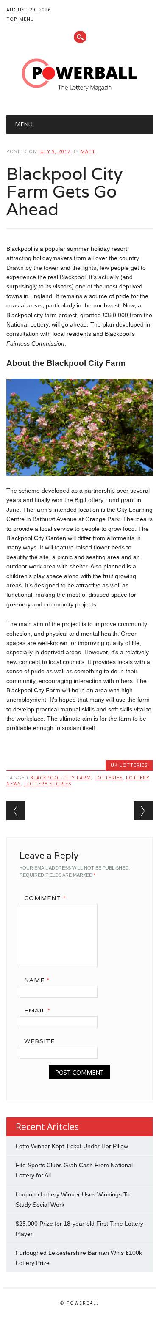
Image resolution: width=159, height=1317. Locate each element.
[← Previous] (15, 810)
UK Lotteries (129, 765)
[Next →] (143, 810)
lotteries (109, 777)
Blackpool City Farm (60, 777)
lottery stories (47, 783)
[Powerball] (79, 94)
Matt (88, 151)
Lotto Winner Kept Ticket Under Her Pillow (72, 1146)
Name (37, 980)
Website (39, 1041)
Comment (45, 898)
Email (37, 1010)
